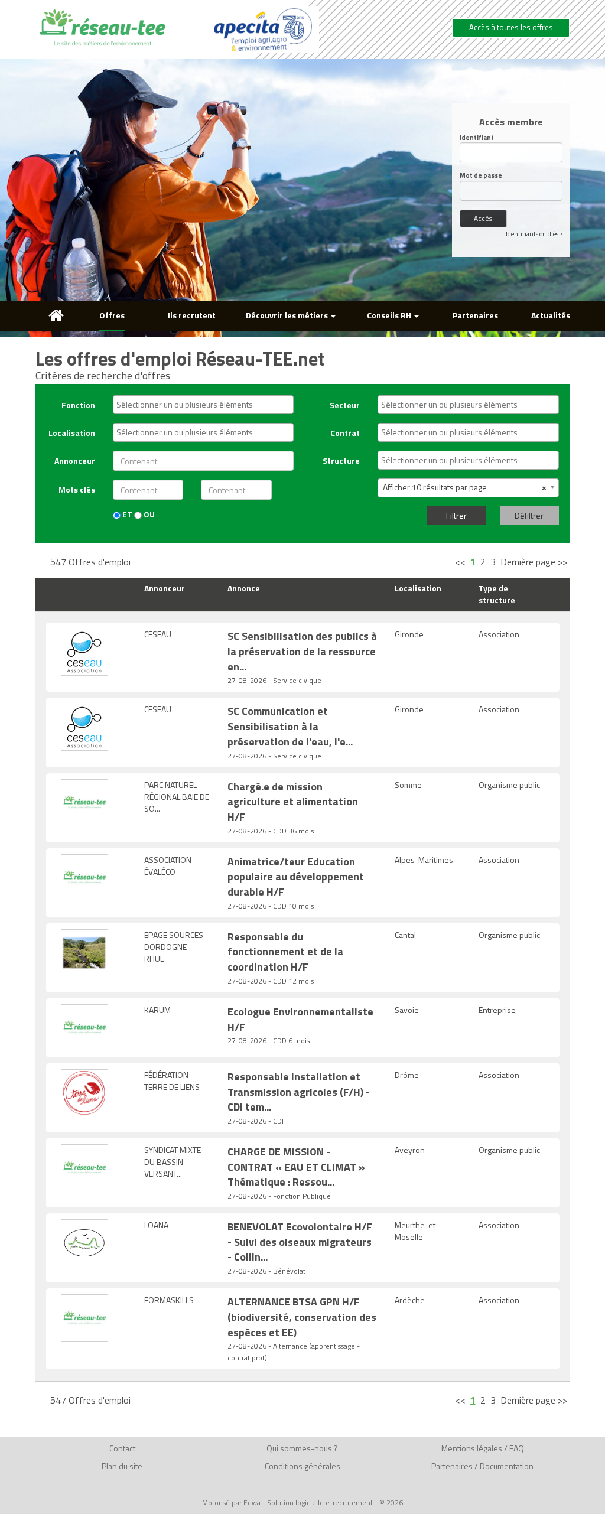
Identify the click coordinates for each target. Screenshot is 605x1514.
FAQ (516, 1448)
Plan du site (122, 1466)
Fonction (78, 405)
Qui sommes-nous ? (302, 1448)
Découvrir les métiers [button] (288, 315)
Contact (122, 1448)
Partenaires (475, 315)
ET (126, 514)
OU (148, 514)
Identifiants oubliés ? (534, 234)
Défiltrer (529, 515)
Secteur (345, 405)
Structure (341, 460)
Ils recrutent (192, 315)
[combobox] (203, 404)
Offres (112, 315)
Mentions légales (471, 1448)
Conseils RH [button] (390, 315)
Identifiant (477, 138)
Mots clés (76, 489)
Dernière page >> (533, 562)
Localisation (71, 432)
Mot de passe (481, 175)
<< (460, 562)
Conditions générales (302, 1466)
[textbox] (206, 405)
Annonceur (74, 460)
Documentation (507, 1466)
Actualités (550, 315)
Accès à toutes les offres (511, 27)
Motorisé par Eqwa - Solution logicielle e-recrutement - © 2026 (302, 1502)
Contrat (345, 432)
